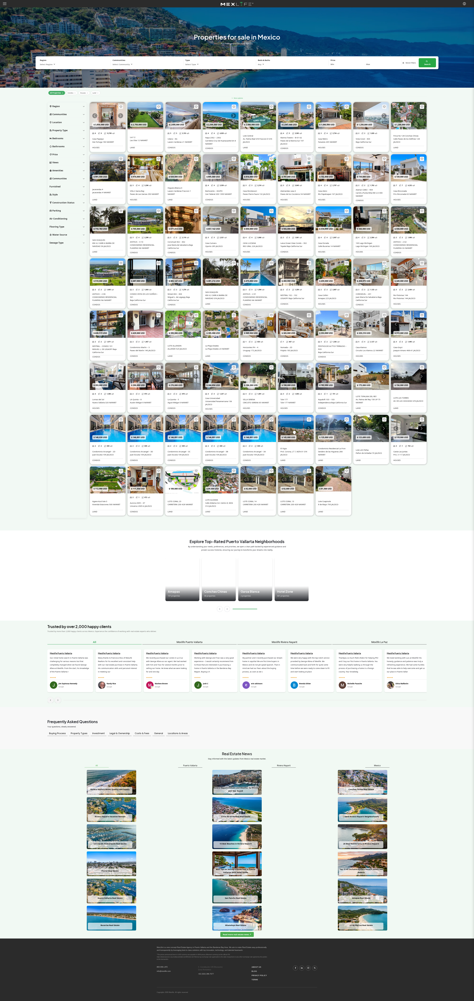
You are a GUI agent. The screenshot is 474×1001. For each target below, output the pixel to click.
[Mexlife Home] (237, 4)
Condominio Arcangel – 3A (254, 451)
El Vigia (283, 448)
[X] (314, 968)
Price (333, 60)
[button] (4, 3)
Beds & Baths (264, 60)
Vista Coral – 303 (363, 139)
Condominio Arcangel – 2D (103, 451)
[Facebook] (295, 968)
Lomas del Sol (98, 399)
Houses (84, 92)
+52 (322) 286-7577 (206, 974)
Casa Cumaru (211, 243)
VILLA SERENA (249, 399)
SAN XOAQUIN (98, 240)
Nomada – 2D (286, 347)
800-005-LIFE (162, 967)
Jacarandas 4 (97, 189)
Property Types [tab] (79, 733)
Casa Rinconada (400, 191)
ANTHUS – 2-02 (400, 242)
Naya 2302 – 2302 (213, 137)
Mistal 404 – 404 (175, 294)
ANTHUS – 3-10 (136, 242)
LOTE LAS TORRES (401, 398)
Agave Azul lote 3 (99, 501)
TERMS (255, 980)
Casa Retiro (323, 139)
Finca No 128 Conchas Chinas (405, 135)
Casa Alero (322, 191)
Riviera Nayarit (284, 765)
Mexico (377, 765)
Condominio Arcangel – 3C (179, 451)
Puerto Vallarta (190, 765)
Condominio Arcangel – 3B (216, 451)
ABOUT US (256, 967)
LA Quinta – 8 (136, 399)
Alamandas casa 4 (288, 191)
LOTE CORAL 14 (250, 501)
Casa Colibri (323, 295)
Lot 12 (132, 137)
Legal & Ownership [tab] (120, 733)
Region (43, 60)
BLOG (254, 971)
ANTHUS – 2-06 (99, 294)
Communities (119, 60)
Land (95, 92)
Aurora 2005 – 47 (137, 503)
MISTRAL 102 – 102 (288, 295)
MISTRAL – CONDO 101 (102, 346)
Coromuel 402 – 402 (176, 242)
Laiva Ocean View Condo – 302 (293, 243)
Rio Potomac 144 (400, 295)
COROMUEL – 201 (363, 294)
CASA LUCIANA (249, 243)
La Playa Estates (212, 345)
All (94, 642)
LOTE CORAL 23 (174, 501)
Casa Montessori (250, 191)
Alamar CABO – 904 (364, 189)
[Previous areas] (220, 609)
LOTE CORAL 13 (287, 501)
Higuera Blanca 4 (175, 188)
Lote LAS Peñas (362, 450)
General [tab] (158, 733)
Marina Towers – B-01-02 (291, 137)
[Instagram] (308, 968)
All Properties (56, 92)
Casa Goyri (398, 347)
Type (187, 60)
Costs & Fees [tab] (142, 733)
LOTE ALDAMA (211, 500)
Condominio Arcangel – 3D (141, 451)
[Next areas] (227, 609)
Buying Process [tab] (57, 733)
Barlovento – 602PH (213, 191)
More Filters (410, 63)
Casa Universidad (212, 398)
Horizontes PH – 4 (250, 347)
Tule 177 (284, 399)
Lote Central (248, 135)
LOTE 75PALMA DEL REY (366, 396)
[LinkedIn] (301, 968)
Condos (72, 92)
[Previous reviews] (50, 700)
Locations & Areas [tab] (178, 733)
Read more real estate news (236, 934)
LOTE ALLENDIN (174, 345)
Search (427, 64)
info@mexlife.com (164, 971)
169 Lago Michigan (364, 243)
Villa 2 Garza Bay (137, 191)
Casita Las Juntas (400, 451)
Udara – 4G (172, 139)
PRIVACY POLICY (259, 975)
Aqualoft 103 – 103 (326, 399)
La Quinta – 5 (173, 399)
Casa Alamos (361, 347)
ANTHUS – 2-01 (249, 294)
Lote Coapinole (324, 501)
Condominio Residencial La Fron (332, 448)
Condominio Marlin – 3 (140, 347)
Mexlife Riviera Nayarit (284, 642)
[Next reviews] (58, 700)
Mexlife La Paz (379, 642)
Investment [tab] (98, 733)
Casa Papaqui (98, 139)
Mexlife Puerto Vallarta (189, 642)
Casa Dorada (323, 243)
